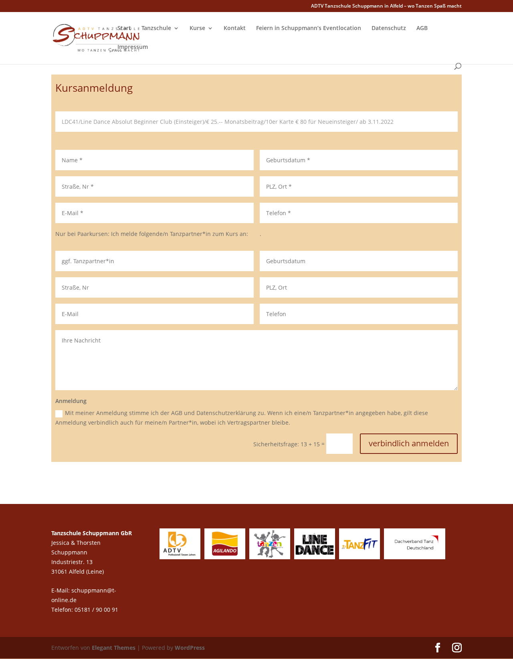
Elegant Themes (113, 647)
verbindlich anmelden (409, 443)
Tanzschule (156, 28)
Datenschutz (389, 28)
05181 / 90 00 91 (97, 609)
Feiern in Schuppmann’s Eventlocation (308, 28)
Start (124, 28)
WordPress (190, 647)
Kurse (197, 28)
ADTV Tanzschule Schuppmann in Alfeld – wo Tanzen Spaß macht (386, 6)
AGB (422, 28)
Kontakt (235, 28)
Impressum (132, 47)
